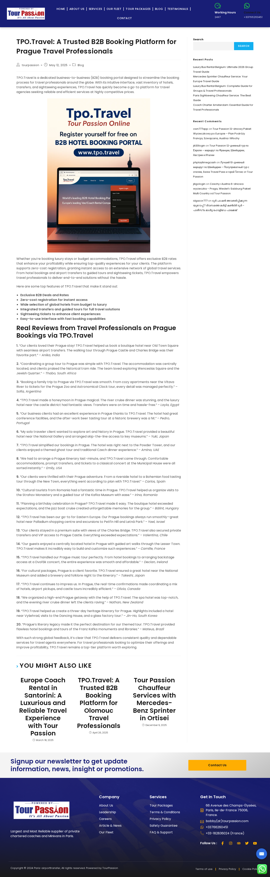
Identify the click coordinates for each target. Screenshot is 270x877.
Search (198, 39)
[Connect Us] (247, 6)
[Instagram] (230, 843)
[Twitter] (246, 843)
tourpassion (30, 65)
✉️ (261, 854)
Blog (159, 9)
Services (95, 9)
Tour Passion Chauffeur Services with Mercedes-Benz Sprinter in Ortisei (154, 699)
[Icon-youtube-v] (255, 843)
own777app (200, 129)
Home (61, 9)
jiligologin (199, 184)
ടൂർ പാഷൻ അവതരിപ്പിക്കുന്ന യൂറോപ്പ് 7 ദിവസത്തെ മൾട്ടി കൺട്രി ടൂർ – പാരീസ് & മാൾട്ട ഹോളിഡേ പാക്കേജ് (220, 205)
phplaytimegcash (204, 162)
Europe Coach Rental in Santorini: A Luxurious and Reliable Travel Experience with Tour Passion (43, 706)
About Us (76, 9)
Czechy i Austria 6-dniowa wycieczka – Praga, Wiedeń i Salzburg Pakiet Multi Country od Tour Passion (222, 188)
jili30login (199, 145)
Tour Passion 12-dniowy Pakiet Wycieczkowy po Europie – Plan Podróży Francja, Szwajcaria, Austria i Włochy (222, 133)
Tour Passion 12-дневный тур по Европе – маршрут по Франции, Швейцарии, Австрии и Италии (220, 150)
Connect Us (252, 12)
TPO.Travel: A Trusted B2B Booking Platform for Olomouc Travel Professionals (98, 703)
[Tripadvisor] (238, 843)
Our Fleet (114, 9)
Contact (124, 18)
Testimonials (177, 9)
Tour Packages (138, 9)
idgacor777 (200, 201)
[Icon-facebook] (222, 843)
